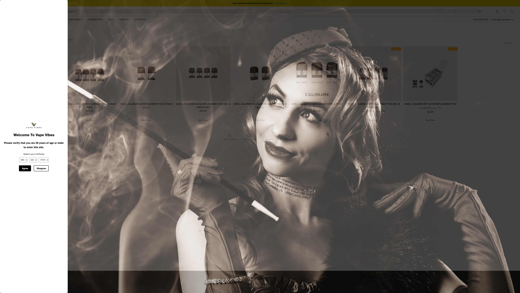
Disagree (41, 168)
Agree (25, 168)
